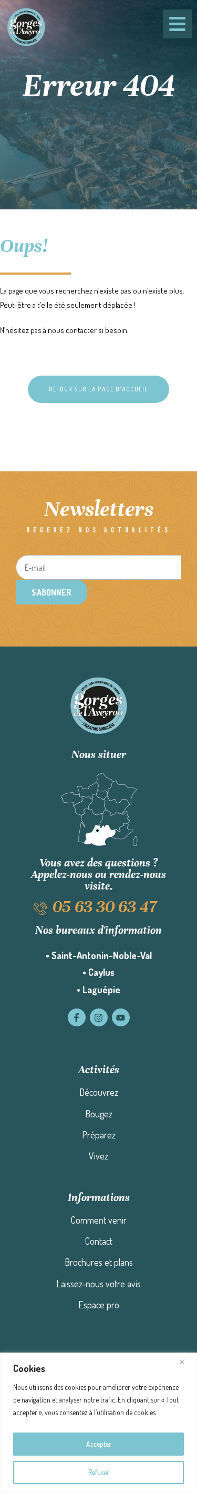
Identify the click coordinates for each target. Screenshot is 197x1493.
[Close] (186, 1361)
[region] (98, 1423)
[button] (98, 389)
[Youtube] (121, 1017)
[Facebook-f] (77, 1017)
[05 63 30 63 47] (40, 908)
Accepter (98, 1443)
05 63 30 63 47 (105, 906)
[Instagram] (99, 1017)
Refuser (98, 1472)
